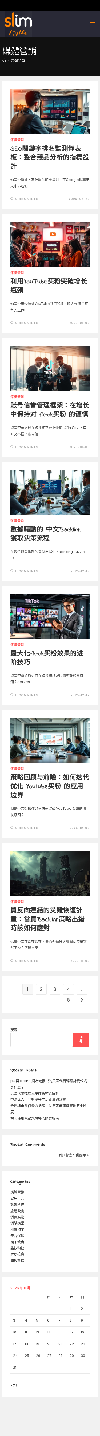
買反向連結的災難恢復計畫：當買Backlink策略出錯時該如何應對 (47, 919)
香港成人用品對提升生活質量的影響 (38, 1099)
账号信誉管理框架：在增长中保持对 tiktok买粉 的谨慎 (49, 410)
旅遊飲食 (17, 1210)
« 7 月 (14, 1385)
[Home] (4, 60)
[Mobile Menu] (92, 24)
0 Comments (26, 199)
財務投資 (17, 1254)
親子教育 (17, 1242)
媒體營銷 (18, 60)
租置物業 (17, 1229)
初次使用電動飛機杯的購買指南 (34, 1118)
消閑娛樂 (17, 1223)
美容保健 (17, 1235)
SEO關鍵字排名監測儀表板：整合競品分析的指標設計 (49, 158)
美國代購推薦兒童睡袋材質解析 (34, 1093)
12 (37, 1332)
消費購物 (17, 1217)
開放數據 (17, 1260)
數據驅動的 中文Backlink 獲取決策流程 (45, 534)
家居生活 (17, 1198)
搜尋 (13, 1029)
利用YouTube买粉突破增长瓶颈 (48, 286)
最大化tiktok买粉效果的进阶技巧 (46, 658)
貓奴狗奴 (17, 1248)
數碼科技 (17, 1204)
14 (60, 1332)
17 (14, 1343)
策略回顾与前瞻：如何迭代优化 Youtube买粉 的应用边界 (49, 786)
